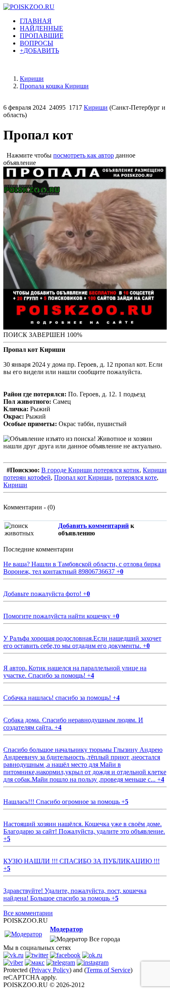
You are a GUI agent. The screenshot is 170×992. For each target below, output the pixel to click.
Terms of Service (108, 969)
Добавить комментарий (93, 525)
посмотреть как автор (83, 155)
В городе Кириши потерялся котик (90, 470)
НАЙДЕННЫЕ (41, 28)
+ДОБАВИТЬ (39, 50)
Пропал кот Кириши (83, 477)
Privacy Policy (50, 969)
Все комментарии (28, 913)
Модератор (66, 929)
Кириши (96, 107)
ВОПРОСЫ (36, 43)
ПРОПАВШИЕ (42, 35)
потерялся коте (136, 477)
